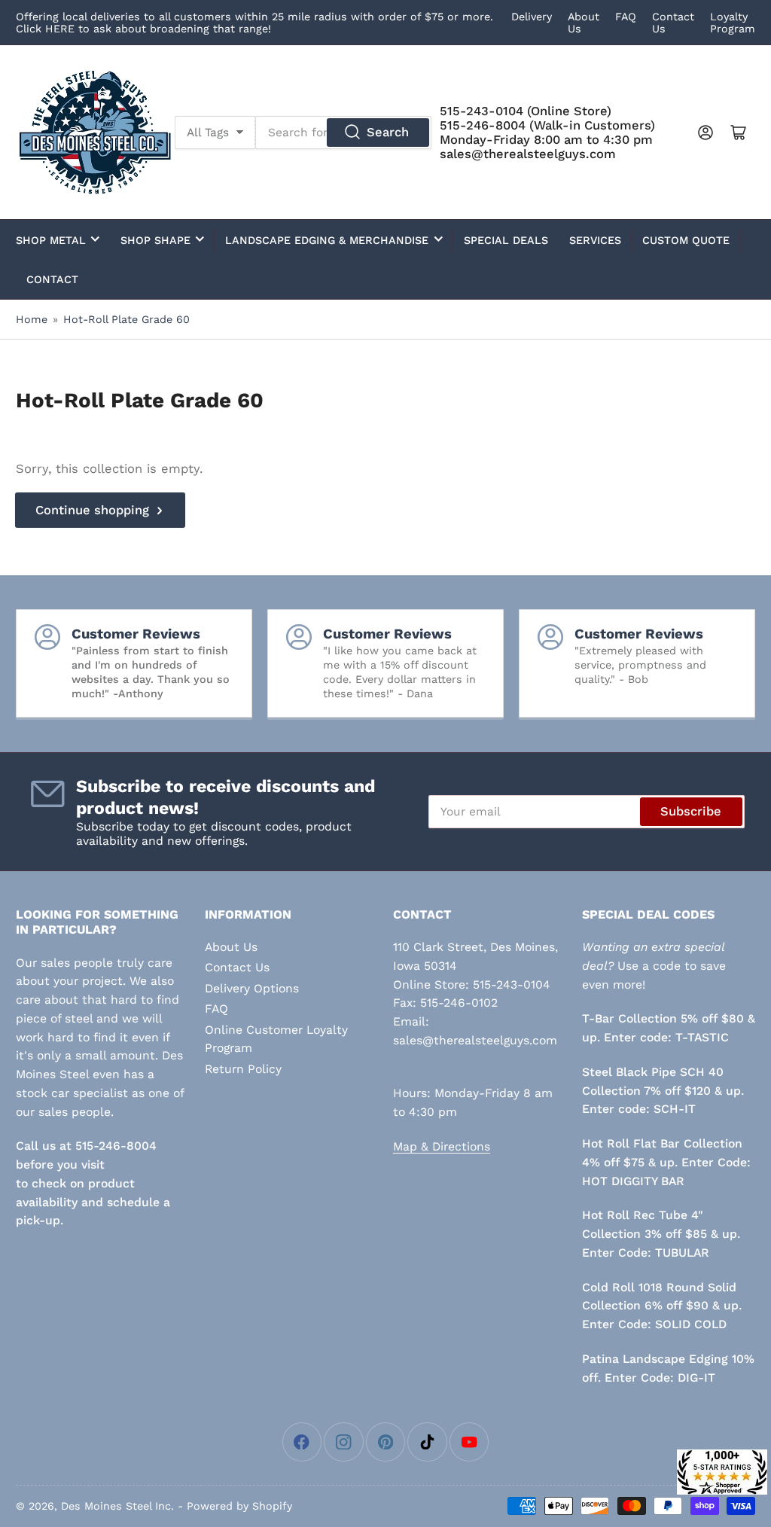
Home (31, 319)
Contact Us (237, 967)
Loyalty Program (732, 23)
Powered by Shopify (239, 1506)
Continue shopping (92, 510)
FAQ (625, 17)
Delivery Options (252, 988)
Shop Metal (51, 240)
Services (595, 240)
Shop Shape (155, 240)
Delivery (531, 17)
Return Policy (243, 1069)
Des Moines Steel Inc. (117, 1506)
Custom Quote (686, 240)
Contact (52, 279)
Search (388, 132)
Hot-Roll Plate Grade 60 (126, 319)
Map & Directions (441, 1146)
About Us (231, 947)
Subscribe (690, 811)
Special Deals (506, 240)
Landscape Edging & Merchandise (326, 240)
